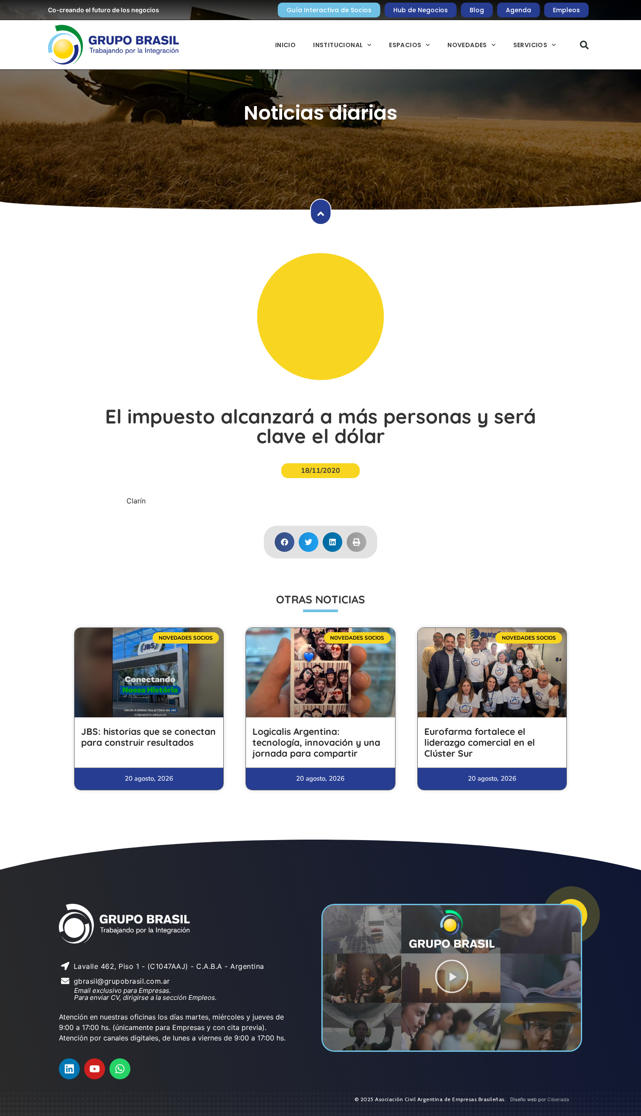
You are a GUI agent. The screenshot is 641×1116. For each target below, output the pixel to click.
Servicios (530, 45)
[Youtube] (94, 1068)
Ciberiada (558, 1099)
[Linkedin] (69, 1068)
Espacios (405, 45)
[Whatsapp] (119, 1068)
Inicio (285, 45)
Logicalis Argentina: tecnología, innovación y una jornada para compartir (316, 742)
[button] (584, 45)
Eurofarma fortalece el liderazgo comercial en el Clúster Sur (479, 742)
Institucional (338, 45)
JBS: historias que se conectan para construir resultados (148, 737)
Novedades (467, 45)
